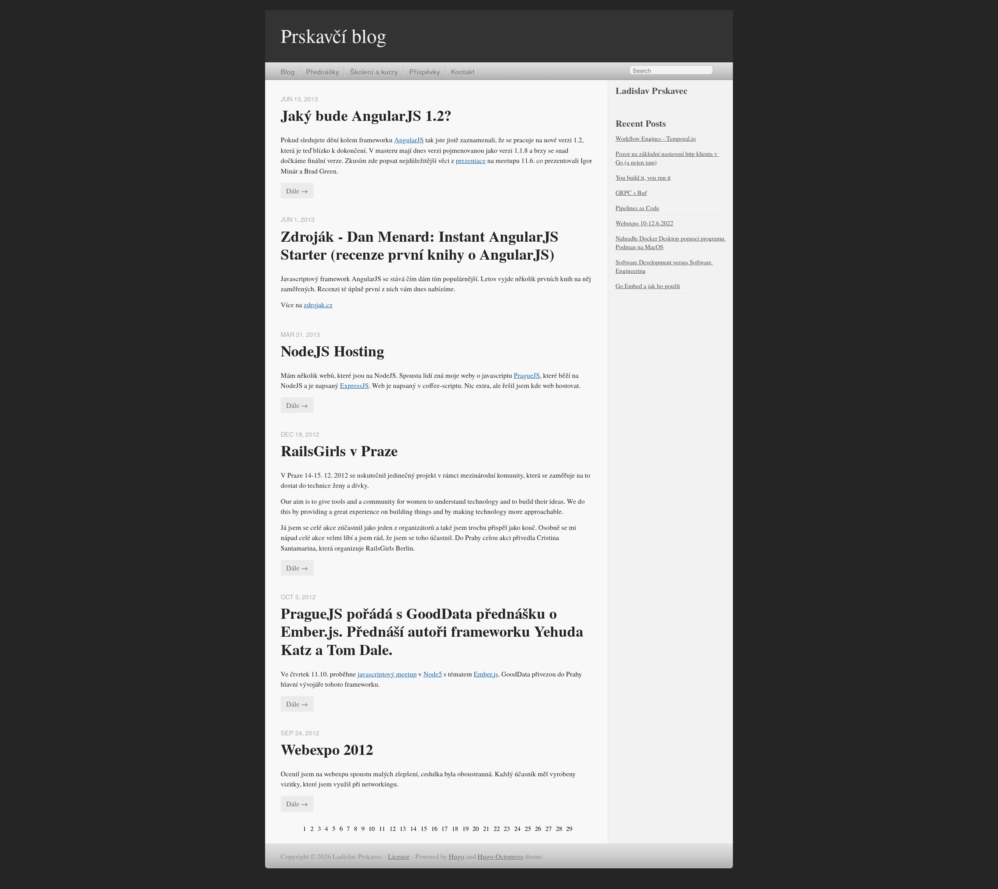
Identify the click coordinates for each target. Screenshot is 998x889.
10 (371, 828)
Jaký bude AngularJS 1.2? (366, 115)
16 (434, 828)
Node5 (432, 673)
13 (403, 828)
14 (413, 828)
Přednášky (322, 71)
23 (507, 828)
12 (392, 828)
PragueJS (527, 375)
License (399, 856)
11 (382, 828)
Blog (288, 71)
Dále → (297, 190)
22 (497, 828)
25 (528, 828)
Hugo (456, 856)
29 (569, 828)
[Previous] (299, 828)
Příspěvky (424, 71)
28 (559, 828)
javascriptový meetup (387, 673)
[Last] (576, 828)
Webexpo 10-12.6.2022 (644, 223)
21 (486, 828)
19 (465, 828)
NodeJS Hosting (332, 350)
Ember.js (486, 673)
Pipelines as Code (637, 208)
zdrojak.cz (318, 304)
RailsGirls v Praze (339, 450)
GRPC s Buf (631, 192)
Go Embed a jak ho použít (648, 286)
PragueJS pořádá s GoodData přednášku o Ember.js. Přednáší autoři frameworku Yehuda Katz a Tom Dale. (434, 631)
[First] (296, 828)
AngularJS (409, 139)
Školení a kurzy (374, 71)
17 (444, 828)
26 (538, 828)
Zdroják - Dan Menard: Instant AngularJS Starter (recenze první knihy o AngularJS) (422, 245)
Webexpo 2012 (327, 749)
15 (424, 828)
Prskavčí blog (333, 35)
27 (548, 828)
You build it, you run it (643, 177)
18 (455, 828)
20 (475, 828)
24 (517, 828)
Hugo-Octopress (501, 856)
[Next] (573, 828)
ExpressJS (354, 385)
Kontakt (462, 71)
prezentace (471, 160)
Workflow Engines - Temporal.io (656, 138)
